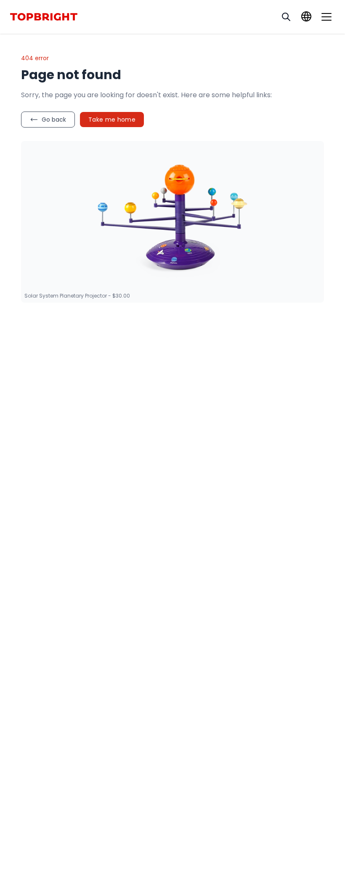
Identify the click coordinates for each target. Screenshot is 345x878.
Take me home (111, 119)
